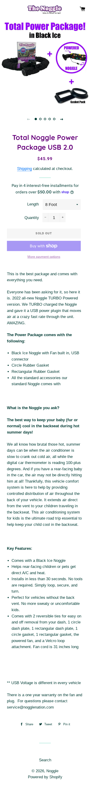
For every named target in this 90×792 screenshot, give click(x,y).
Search (45, 760)
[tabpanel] (45, 62)
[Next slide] (62, 119)
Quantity (31, 217)
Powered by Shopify (45, 777)
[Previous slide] (28, 119)
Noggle (52, 771)
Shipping (24, 168)
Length (33, 204)
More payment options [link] (43, 256)
